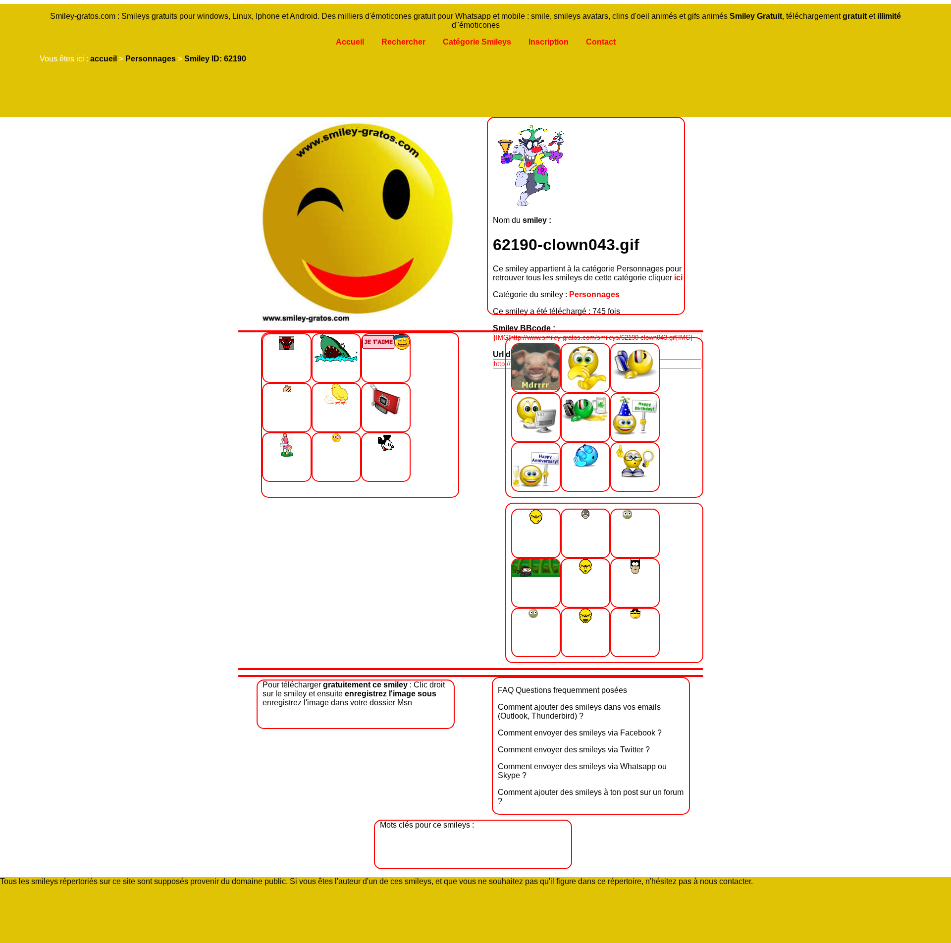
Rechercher (403, 42)
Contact (601, 42)
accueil (103, 58)
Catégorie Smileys (477, 42)
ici (678, 277)
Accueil (350, 42)
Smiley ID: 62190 (215, 58)
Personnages (150, 58)
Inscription (548, 42)
